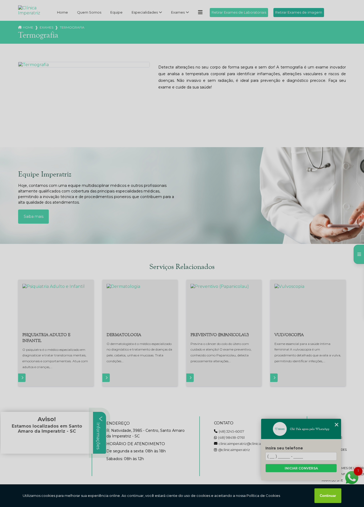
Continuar (328, 496)
